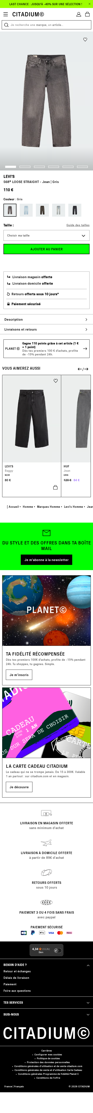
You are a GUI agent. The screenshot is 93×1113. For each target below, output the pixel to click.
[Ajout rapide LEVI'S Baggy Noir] (32, 487)
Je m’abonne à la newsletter (46, 560)
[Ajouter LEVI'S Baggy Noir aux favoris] (56, 380)
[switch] (58, 950)
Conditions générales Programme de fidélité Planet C (48, 1073)
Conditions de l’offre (48, 1077)
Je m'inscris (19, 675)
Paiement (9, 984)
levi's (8, 176)
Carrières (46, 1050)
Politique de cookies (48, 1058)
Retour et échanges (17, 971)
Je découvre (19, 787)
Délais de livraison (16, 977)
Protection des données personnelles (48, 1062)
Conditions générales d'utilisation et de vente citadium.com (48, 1066)
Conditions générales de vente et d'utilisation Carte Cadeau (48, 1070)
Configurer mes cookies (48, 1054)
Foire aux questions (17, 990)
